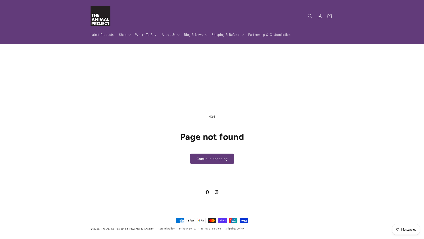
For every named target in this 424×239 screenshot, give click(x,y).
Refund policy (166, 228)
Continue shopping (212, 159)
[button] (124, 34)
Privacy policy (187, 228)
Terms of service (211, 228)
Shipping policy (234, 228)
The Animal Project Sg (114, 228)
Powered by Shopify (141, 228)
